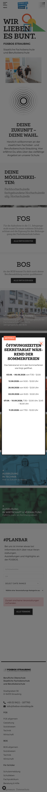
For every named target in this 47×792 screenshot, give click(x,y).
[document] (23, 396)
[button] (4, 788)
